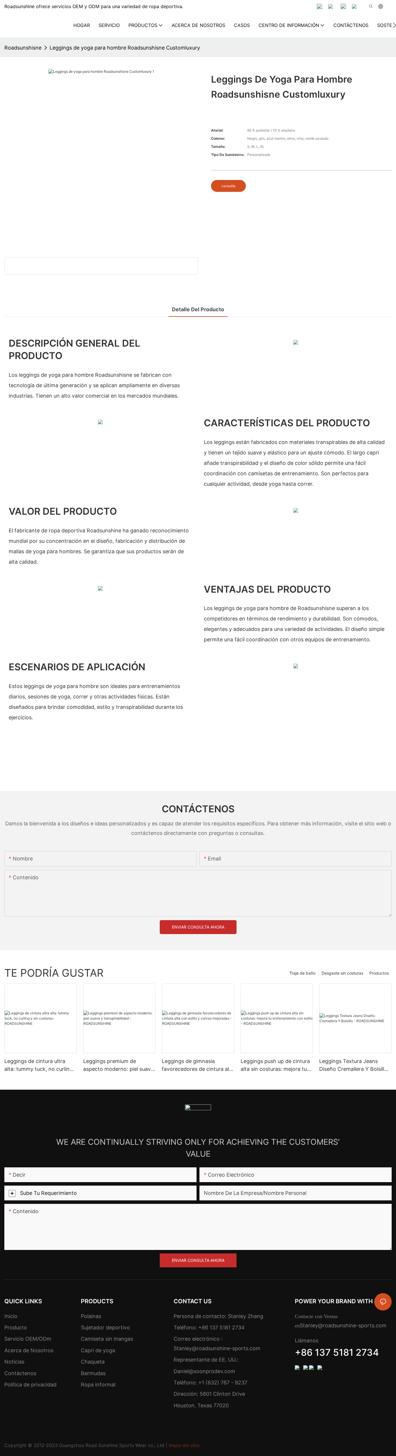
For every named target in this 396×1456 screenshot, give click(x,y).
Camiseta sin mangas (107, 1339)
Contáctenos (20, 1373)
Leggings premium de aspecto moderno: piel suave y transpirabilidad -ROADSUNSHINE (118, 1065)
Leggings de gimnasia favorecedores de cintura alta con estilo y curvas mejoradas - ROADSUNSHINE (198, 1065)
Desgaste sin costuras (342, 973)
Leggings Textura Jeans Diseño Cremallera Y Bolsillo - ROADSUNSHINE (355, 1065)
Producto (15, 1327)
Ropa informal (98, 1385)
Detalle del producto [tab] (198, 309)
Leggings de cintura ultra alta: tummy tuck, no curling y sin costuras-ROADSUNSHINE (38, 1065)
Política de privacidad (30, 1385)
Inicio (10, 1316)
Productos (379, 973)
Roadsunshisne (22, 48)
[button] (394, 25)
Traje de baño (302, 973)
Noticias (14, 1362)
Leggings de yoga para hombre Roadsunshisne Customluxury (125, 48)
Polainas (91, 1316)
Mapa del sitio (184, 1445)
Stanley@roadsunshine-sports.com (217, 1348)
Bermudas (93, 1373)
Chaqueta (93, 1362)
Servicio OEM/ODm (27, 1339)
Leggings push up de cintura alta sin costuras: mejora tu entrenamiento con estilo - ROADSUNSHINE (275, 1065)
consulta (228, 186)
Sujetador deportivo (105, 1327)
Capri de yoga (98, 1350)
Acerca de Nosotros (28, 1350)
